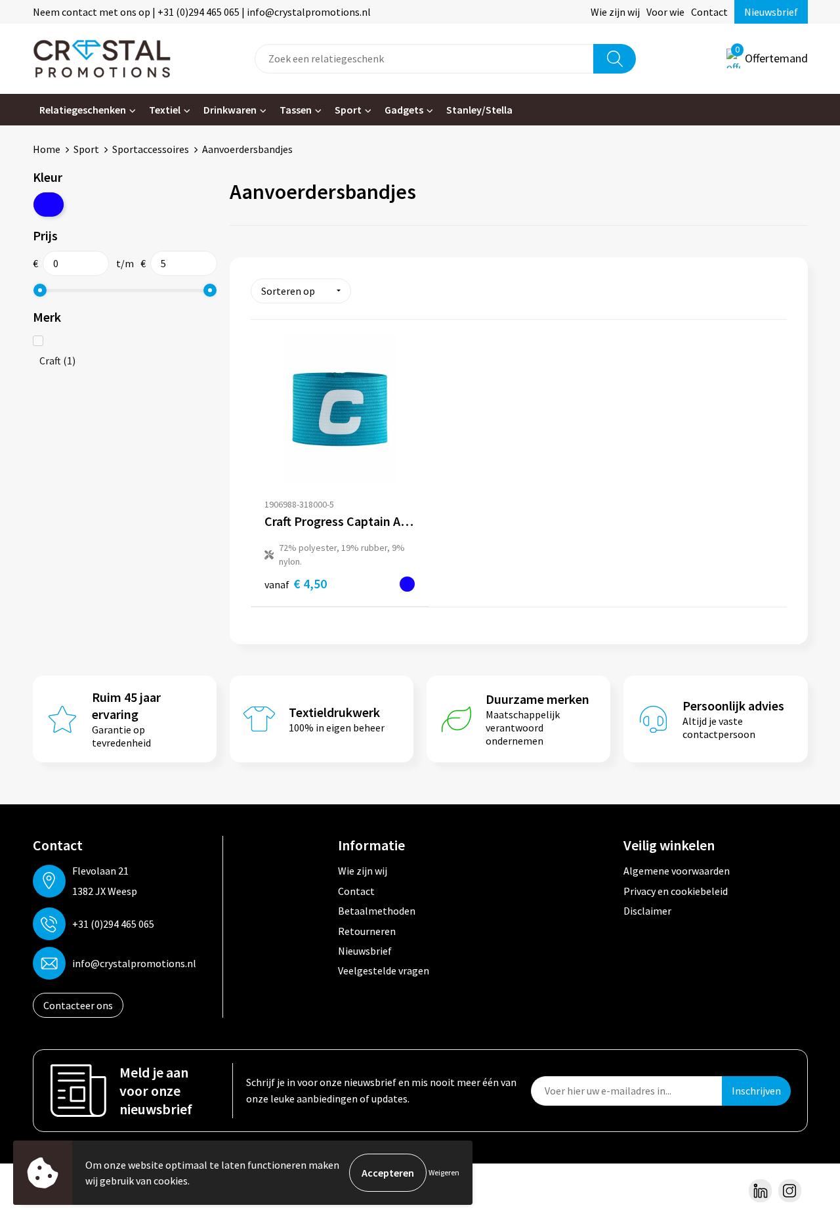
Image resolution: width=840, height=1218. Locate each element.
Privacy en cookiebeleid (675, 891)
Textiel (164, 109)
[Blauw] (48, 204)
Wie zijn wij (615, 11)
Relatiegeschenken (82, 109)
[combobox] (424, 59)
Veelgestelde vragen (383, 970)
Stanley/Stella (479, 109)
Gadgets (404, 109)
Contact (709, 11)
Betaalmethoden (376, 910)
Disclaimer (647, 910)
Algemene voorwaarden (676, 870)
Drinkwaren (230, 109)
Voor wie (665, 11)
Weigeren (444, 1172)
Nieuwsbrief (771, 11)
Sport (348, 109)
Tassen (296, 109)
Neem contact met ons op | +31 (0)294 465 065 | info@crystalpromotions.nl (202, 11)
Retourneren (367, 931)
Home (46, 149)
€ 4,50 (295, 583)
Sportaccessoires (150, 149)
